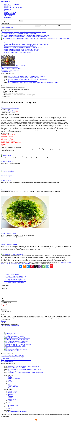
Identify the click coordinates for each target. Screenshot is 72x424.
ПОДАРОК (7, 17)
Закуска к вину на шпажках (9, 67)
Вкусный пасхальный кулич (16, 367)
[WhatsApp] (43, 266)
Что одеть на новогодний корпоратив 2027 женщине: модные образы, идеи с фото (33, 82)
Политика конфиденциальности (17, 411)
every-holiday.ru (5, 1)
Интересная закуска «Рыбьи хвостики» (12, 355)
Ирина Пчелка (12, 111)
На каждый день (13, 405)
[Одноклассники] (24, 266)
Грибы (10, 377)
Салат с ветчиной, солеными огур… (15, 279)
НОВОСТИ (7, 9)
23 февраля (15, 333)
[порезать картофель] (7, 171)
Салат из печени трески (11, 274)
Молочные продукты (14, 378)
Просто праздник (21, 349)
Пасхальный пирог (6, 71)
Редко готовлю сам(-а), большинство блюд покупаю (19, 94)
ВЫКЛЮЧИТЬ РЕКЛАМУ (12, 4)
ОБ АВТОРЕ (8, 15)
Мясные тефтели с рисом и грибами (35, 32)
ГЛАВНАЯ (7, 6)
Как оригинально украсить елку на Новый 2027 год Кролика (26, 76)
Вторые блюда (12, 392)
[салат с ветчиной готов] (8, 233)
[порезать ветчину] (7, 161)
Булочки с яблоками (7, 361)
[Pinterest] (32, 266)
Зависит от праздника (10, 91)
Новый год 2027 (20, 346)
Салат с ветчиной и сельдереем (13, 277)
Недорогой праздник (24, 344)
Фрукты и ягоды (13, 386)
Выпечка (10, 394)
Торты (10, 402)
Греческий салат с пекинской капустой (37, 35)
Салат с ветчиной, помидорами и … (15, 276)
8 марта (12, 335)
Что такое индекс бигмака (12, 43)
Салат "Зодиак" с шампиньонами (11, 68)
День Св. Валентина (24, 338)
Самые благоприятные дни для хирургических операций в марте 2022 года (26, 44)
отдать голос (6, 96)
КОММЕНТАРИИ (9, 14)
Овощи (10, 381)
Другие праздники (22, 341)
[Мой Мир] (28, 266)
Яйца (9, 388)
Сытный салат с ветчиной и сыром (15, 281)
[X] (36, 266)
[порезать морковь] (7, 175)
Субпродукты (12, 385)
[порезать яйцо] (6, 180)
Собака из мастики (20, 65)
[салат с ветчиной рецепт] (9, 244)
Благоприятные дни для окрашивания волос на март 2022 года (23, 47)
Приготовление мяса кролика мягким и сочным (22, 81)
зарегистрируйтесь (7, 27)
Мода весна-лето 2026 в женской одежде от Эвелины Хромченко (27, 79)
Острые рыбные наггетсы (9, 358)
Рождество (15, 350)
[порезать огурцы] (6, 155)
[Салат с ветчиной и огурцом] (10, 108)
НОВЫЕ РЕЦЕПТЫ (10, 12)
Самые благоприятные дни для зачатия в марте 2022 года (21, 49)
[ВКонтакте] (20, 266)
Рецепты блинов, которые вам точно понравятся (18, 52)
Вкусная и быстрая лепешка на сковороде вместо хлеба (24, 369)
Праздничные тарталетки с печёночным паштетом (16, 360)
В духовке (11, 408)
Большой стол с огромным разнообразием (16, 89)
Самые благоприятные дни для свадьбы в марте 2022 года (21, 50)
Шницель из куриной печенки (10, 70)
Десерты (10, 396)
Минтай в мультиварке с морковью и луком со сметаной (53, 38)
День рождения (19, 336)
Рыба (9, 383)
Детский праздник (22, 339)
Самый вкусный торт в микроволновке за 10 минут (23, 366)
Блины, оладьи (12, 391)
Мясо (9, 380)
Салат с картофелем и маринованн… (15, 282)
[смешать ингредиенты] (25, 227)
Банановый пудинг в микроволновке (36, 36)
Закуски (10, 397)
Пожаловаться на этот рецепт (10, 325)
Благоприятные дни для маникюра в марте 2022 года (20, 46)
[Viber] (40, 266)
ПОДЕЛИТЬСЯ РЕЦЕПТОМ (13, 7)
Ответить (3, 321)
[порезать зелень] (6, 190)
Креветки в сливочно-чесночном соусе (12, 356)
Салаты (10, 400)
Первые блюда (12, 399)
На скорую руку (20, 342)
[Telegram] (47, 266)
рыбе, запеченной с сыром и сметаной (18, 263)
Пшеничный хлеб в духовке (27, 33)
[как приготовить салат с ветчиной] (12, 254)
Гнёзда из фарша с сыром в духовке (18, 371)
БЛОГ (6, 10)
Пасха (11, 347)
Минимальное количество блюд (13, 93)
